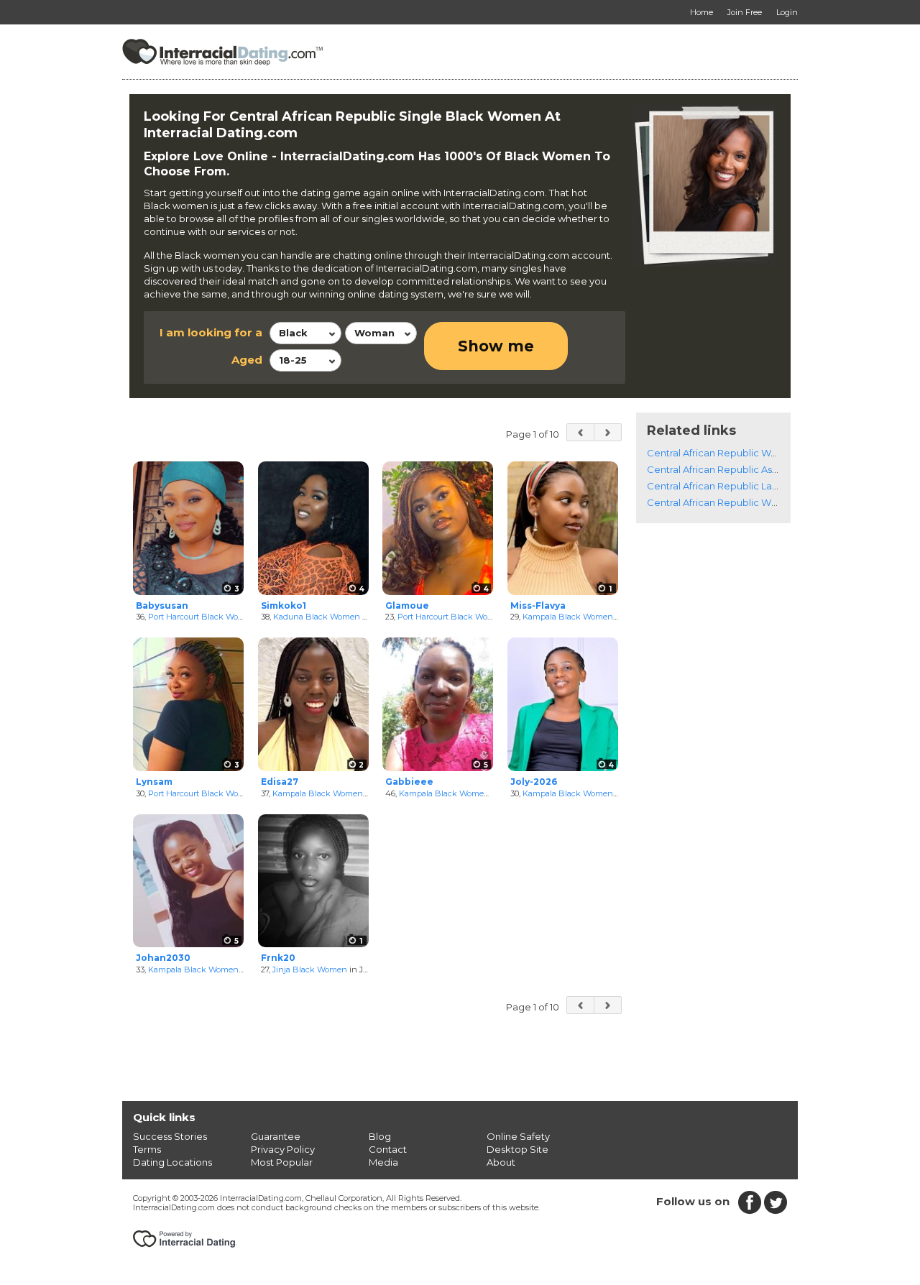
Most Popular (282, 1162)
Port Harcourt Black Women (202, 617)
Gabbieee (409, 781)
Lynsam (154, 781)
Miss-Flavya (538, 605)
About (501, 1162)
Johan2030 (163, 957)
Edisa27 (279, 781)
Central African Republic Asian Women (736, 469)
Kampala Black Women (568, 617)
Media (383, 1162)
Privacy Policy (283, 1149)
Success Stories (170, 1136)
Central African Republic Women (723, 453)
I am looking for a (211, 332)
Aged (246, 360)
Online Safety (518, 1136)
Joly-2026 (533, 781)
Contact (388, 1149)
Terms (147, 1149)
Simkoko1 (283, 605)
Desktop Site (517, 1149)
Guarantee (275, 1136)
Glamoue (407, 605)
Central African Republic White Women (738, 502)
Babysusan (162, 605)
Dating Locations (172, 1162)
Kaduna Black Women (316, 617)
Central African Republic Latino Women (738, 486)
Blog (380, 1136)
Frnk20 (278, 957)
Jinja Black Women (309, 969)
